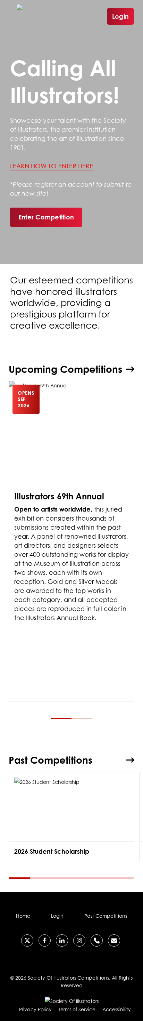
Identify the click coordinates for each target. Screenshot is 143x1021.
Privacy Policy (35, 1009)
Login (120, 16)
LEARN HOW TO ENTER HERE (51, 166)
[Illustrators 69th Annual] (71, 541)
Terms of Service (77, 1009)
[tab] (61, 718)
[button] (46, 217)
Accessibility (116, 1009)
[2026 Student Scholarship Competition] (71, 816)
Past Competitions (105, 916)
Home (23, 916)
